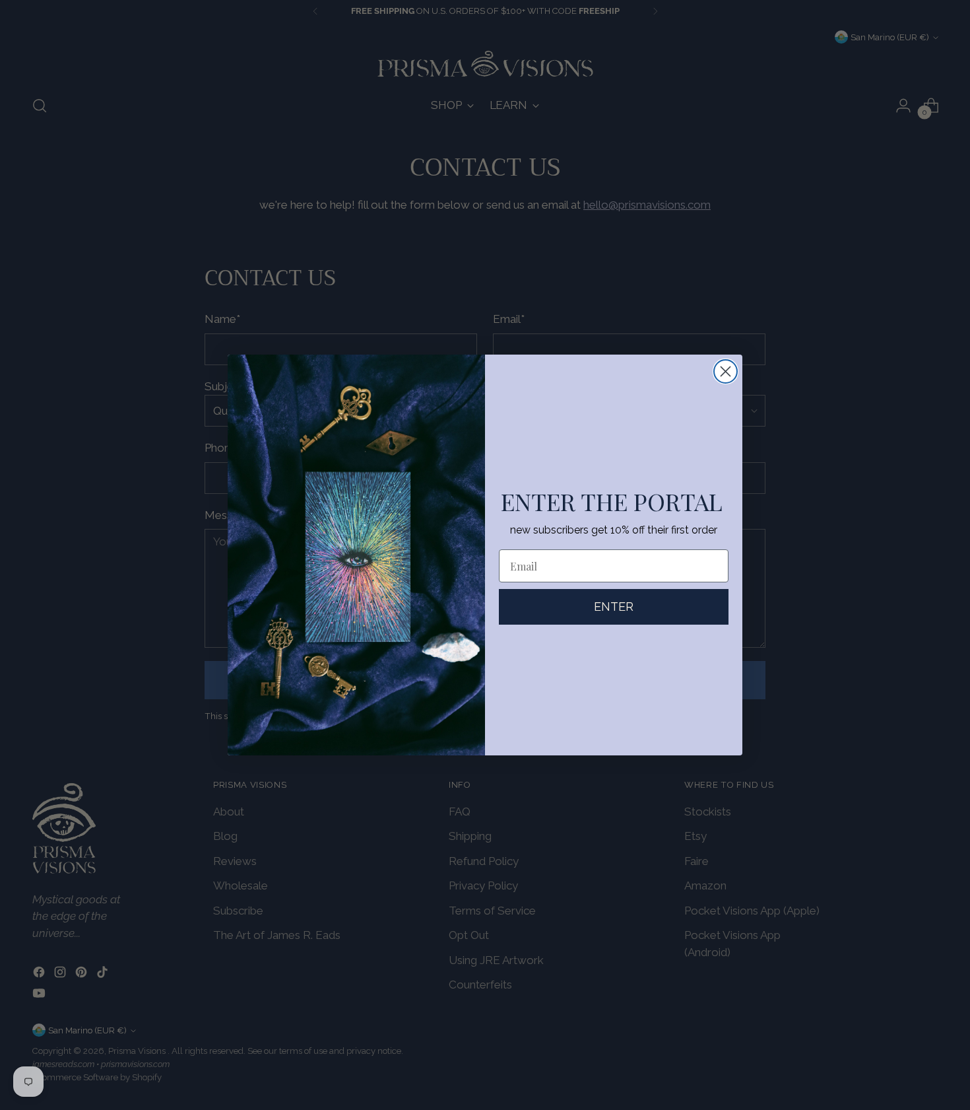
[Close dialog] (725, 371)
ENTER (613, 606)
